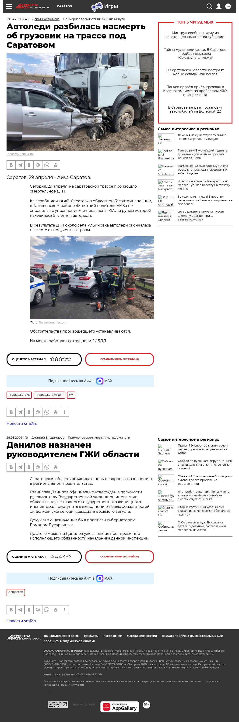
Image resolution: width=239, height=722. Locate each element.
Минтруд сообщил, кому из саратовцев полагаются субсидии (195, 35)
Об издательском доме (61, 636)
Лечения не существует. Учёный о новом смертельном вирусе (202, 137)
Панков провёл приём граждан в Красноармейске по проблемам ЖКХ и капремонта (195, 91)
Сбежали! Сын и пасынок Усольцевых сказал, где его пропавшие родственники (205, 479)
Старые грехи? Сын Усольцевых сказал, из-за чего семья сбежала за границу (204, 510)
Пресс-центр (113, 636)
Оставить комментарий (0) (119, 359)
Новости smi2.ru (22, 423)
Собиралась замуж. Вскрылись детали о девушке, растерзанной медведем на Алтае (202, 526)
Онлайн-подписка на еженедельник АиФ (192, 636)
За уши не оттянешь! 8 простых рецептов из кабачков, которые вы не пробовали (205, 200)
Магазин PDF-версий (142, 636)
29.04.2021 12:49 (17, 19)
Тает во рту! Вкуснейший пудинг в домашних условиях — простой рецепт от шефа (203, 154)
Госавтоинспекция (20, 154)
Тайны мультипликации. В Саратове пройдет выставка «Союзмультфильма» (195, 54)
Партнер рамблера (84, 704)
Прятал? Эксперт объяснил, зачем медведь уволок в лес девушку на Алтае (203, 449)
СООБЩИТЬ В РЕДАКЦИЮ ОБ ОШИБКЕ (69, 641)
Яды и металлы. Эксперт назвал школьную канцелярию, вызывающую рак (201, 215)
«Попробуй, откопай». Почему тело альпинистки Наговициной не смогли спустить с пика (203, 495)
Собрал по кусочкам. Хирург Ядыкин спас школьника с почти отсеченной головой (205, 464)
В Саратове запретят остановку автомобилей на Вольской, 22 (195, 109)
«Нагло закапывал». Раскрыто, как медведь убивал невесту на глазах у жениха (204, 184)
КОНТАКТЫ (91, 636)
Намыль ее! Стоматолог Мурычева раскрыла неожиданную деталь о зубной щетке (203, 169)
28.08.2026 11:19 (17, 437)
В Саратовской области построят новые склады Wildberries (195, 72)
